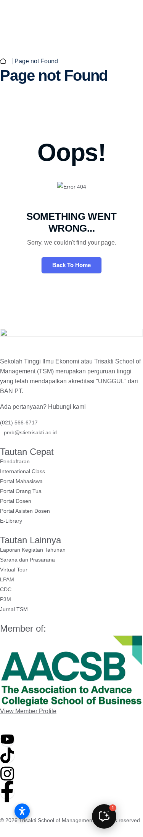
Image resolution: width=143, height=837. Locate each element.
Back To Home (71, 265)
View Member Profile (28, 711)
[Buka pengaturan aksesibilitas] (22, 811)
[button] (104, 816)
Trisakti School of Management (56, 820)
